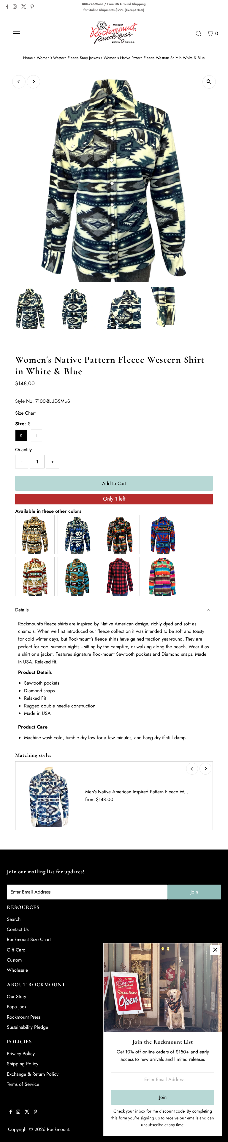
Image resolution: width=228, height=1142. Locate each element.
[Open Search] (198, 33)
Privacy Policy (21, 1053)
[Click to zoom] (209, 82)
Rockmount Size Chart (29, 939)
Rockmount (58, 1129)
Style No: (24, 401)
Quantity (23, 449)
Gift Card (16, 949)
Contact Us (17, 929)
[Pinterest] (32, 7)
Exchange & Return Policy (32, 1074)
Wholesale (17, 970)
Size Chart (25, 413)
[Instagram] (14, 7)
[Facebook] (7, 7)
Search (13, 919)
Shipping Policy (22, 1063)
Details (21, 609)
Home (28, 58)
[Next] (33, 81)
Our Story (16, 996)
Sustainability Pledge (27, 1027)
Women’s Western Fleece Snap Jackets (68, 58)
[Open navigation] (34, 33)
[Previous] (19, 81)
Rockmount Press (23, 1017)
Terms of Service (23, 1084)
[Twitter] (24, 7)
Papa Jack (16, 1006)
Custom (14, 960)
